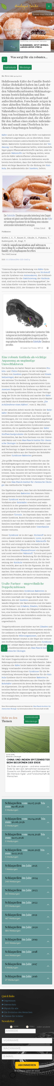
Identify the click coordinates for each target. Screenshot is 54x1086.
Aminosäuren (30, 275)
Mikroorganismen (27, 636)
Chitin (14, 371)
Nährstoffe (16, 153)
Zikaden (34, 606)
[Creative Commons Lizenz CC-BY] (51, 14)
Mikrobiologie (25, 67)
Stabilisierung (30, 278)
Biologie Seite (26, 6)
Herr (15, 1026)
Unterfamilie (43, 527)
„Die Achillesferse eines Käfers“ (25, 403)
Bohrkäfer (11, 215)
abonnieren (27, 1065)
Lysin (38, 538)
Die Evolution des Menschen (18, 1012)
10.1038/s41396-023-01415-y (18, 259)
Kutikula (45, 278)
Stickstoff (45, 272)
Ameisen (6, 389)
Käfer (4, 135)
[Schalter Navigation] (49, 6)
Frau (31, 1026)
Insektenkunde (10, 67)
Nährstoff (28, 553)
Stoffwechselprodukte (13, 434)
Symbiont (13, 499)
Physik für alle (11, 1008)
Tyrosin (18, 514)
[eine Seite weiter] (50, 648)
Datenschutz (10, 1004)
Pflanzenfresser (28, 550)
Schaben (25, 606)
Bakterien (26, 455)
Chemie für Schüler (13, 1016)
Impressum (9, 1000)
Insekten (33, 168)
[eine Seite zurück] (4, 648)
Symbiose (16, 455)
